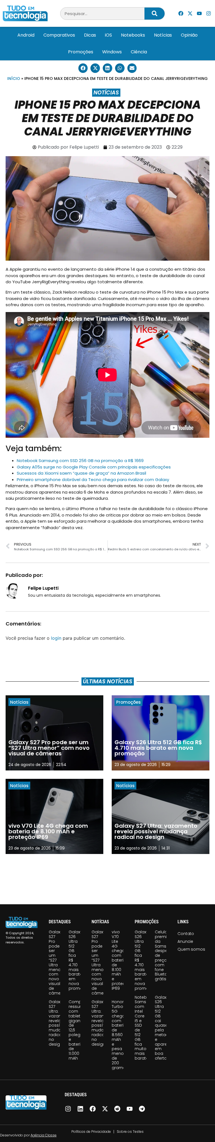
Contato (185, 933)
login (56, 638)
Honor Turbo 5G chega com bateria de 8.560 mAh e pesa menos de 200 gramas (120, 1034)
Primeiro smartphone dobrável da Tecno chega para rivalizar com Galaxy (93, 479)
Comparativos (59, 35)
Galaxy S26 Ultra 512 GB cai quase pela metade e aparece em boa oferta (163, 1028)
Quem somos (191, 949)
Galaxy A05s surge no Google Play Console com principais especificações (94, 467)
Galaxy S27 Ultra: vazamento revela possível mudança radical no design (60, 1023)
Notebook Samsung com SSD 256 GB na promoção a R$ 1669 (80, 460)
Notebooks (133, 35)
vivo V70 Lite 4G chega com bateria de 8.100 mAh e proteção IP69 (121, 960)
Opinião (189, 35)
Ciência (139, 52)
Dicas (90, 35)
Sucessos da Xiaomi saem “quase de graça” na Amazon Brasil (81, 473)
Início (13, 78)
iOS (108, 35)
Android (25, 35)
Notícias (163, 35)
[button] (83, 68)
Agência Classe (44, 1135)
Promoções (80, 52)
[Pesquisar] (154, 14)
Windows (112, 52)
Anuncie (185, 941)
